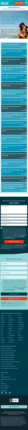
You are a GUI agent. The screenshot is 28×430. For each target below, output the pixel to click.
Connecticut (3, 322)
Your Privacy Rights (4, 388)
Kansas (2, 337)
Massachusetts (12, 320)
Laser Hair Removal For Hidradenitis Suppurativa (10, 361)
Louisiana (2, 342)
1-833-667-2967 (21, 236)
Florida (2, 324)
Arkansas (2, 317)
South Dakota (21, 326)
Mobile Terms (16, 234)
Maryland (10, 317)
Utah (19, 333)
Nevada (10, 333)
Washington (20, 337)
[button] (26, 3)
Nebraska (10, 331)
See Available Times (14, 298)
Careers (2, 374)
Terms (25, 244)
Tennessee (20, 328)
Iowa (2, 335)
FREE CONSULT (19, 3)
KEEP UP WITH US (14, 407)
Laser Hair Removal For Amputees (7, 352)
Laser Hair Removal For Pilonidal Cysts (8, 366)
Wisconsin (20, 339)
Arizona (2, 315)
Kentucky (2, 339)
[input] (14, 209)
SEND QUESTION (14, 241)
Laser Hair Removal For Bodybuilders (8, 355)
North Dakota (11, 342)
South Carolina (21, 324)
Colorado (2, 320)
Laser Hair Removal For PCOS (6, 363)
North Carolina (11, 339)
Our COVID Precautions (5, 377)
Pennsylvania (20, 322)
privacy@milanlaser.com (10, 237)
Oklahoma (20, 317)
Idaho (2, 328)
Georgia (2, 326)
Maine (10, 315)
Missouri (10, 326)
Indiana (2, 333)
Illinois (2, 331)
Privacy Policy (24, 234)
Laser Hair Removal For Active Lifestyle (8, 350)
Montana (10, 328)
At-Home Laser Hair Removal (6, 348)
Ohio (19, 315)
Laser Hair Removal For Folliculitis (7, 359)
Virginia (19, 335)
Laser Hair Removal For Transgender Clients (9, 368)
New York (10, 337)
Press (2, 381)
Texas (19, 331)
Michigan (10, 322)
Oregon (19, 320)
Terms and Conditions (5, 385)
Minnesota (11, 324)
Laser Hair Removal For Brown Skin (7, 357)
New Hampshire (12, 335)
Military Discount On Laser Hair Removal (8, 379)
